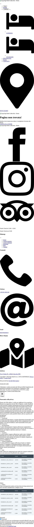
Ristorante (5, 244)
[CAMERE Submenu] (9, 9)
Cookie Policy (7, 378)
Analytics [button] (2, 431)
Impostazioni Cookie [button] (5, 391)
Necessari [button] (2, 517)
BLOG (5, 60)
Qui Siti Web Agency (13, 381)
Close (5, 6)
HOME (5, 7)
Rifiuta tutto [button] (17, 391)
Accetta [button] (12, 391)
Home (4, 240)
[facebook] (17, 161)
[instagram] (17, 195)
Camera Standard (7, 242)
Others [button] (1, 483)
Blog (4, 245)
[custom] (17, 225)
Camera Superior (7, 241)
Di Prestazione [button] (3, 424)
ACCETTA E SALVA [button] (5, 525)
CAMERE (6, 9)
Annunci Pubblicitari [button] (5, 440)
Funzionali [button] (2, 416)
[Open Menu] (0, 237)
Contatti (5, 247)
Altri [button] (1, 448)
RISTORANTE (7, 58)
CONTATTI (6, 61)
